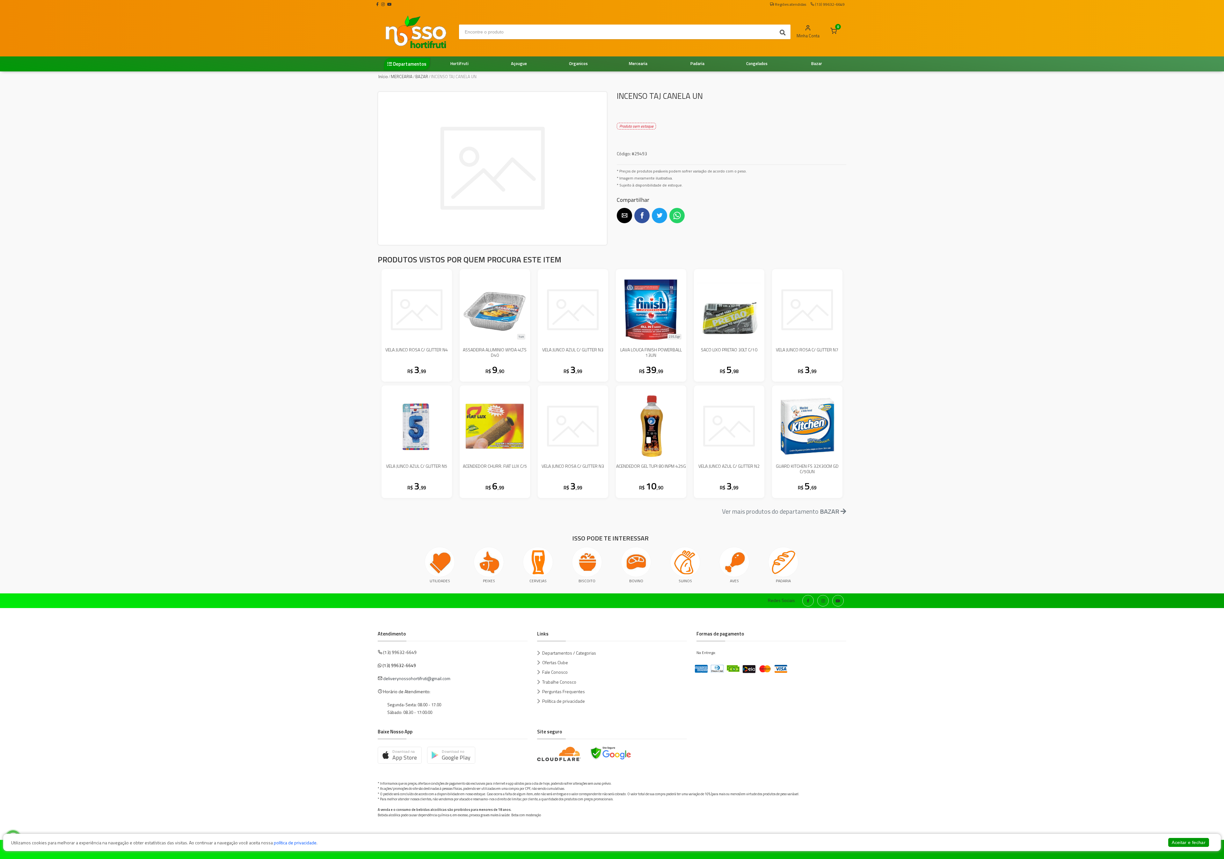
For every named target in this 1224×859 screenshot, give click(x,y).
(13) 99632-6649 (399, 665)
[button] (624, 215)
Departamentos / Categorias (569, 653)
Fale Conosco (555, 672)
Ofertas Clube (555, 662)
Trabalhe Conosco (559, 682)
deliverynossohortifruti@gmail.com (416, 678)
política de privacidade (295, 842)
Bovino (636, 581)
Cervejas (538, 581)
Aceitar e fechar (1189, 842)
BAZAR (421, 76)
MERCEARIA (401, 76)
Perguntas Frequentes (563, 691)
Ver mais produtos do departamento (780, 511)
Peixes (489, 581)
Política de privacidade (563, 701)
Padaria (783, 581)
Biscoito (587, 581)
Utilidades (440, 581)
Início (383, 76)
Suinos (685, 581)
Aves (734, 581)
